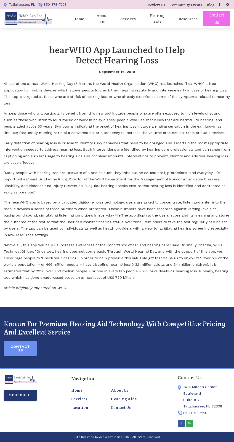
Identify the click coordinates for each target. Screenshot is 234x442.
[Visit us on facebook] (219, 4)
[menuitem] (156, 4)
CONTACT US (20, 348)
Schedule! (20, 395)
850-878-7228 (55, 5)
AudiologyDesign (110, 437)
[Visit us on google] (227, 4)
